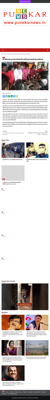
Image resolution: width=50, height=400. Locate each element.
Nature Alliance (36, 392)
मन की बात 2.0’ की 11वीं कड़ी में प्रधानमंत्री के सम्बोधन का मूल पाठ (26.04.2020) (12, 183)
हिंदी (3, 57)
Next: (37, 133)
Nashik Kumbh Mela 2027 (24, 1)
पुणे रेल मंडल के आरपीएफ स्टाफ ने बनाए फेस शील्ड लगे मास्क (36, 160)
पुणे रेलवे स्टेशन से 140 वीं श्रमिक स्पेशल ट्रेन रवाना (12, 159)
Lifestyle (25, 392)
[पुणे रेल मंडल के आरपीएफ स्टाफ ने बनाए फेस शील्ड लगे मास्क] (37, 150)
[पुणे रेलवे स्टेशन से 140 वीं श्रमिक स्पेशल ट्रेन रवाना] (13, 150)
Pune (4, 328)
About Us (44, 392)
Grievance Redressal (12, 393)
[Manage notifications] (3, 391)
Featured (30, 392)
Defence (12, 392)
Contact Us (4, 393)
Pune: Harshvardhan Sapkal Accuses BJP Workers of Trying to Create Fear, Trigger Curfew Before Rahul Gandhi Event (13, 384)
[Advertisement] (25, 38)
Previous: (13, 133)
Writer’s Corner (18, 392)
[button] (3, 50)
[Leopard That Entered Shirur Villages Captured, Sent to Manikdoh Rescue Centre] (25, 296)
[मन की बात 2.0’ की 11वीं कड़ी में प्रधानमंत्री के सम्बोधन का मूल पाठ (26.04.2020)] (13, 173)
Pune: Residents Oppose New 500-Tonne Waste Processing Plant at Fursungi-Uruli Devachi (36, 358)
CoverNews (29, 397)
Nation (7, 392)
